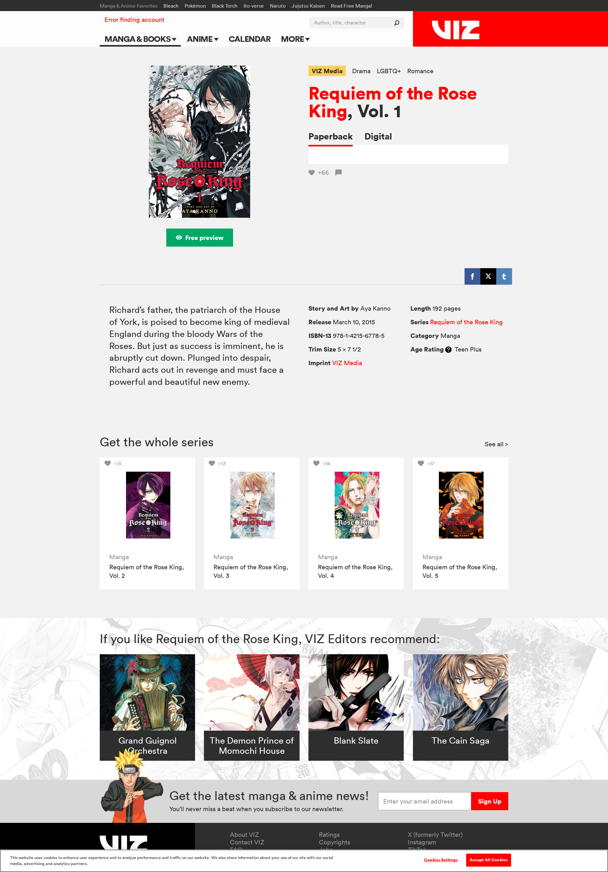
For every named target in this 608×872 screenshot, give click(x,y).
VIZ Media (327, 71)
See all (496, 444)
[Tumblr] (504, 276)
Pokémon (195, 6)
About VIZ (244, 834)
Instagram (422, 842)
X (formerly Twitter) (435, 834)
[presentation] (147, 505)
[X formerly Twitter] (488, 276)
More (293, 39)
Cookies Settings (441, 860)
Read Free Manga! (351, 6)
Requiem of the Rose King (392, 101)
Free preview (204, 237)
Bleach (171, 6)
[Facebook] (472, 276)
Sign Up (489, 801)
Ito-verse (254, 6)
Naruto (278, 6)
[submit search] (398, 23)
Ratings (329, 834)
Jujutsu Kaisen (308, 6)
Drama (361, 71)
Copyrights (334, 842)
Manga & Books (138, 39)
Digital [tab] (378, 136)
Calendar (249, 39)
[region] (304, 860)
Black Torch (225, 6)
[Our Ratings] (448, 349)
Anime (200, 39)
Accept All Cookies (489, 860)
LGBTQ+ (389, 71)
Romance (420, 71)
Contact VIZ (247, 842)
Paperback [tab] (330, 136)
